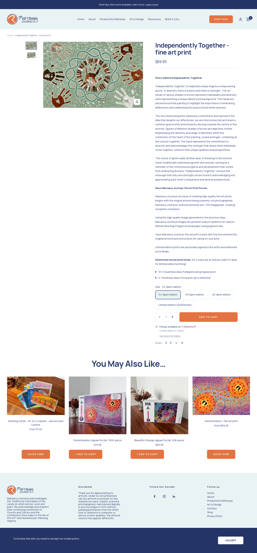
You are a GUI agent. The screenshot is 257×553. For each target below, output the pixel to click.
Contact (212, 508)
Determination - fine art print (221, 421)
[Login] (240, 19)
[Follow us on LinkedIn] (174, 496)
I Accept (230, 540)
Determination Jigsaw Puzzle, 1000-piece (98, 440)
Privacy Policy (214, 516)
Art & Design (137, 19)
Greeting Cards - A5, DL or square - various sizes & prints (36, 422)
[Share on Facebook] (166, 343)
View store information (170, 336)
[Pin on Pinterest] (171, 343)
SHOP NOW (221, 19)
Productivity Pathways (112, 19)
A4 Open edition (168, 294)
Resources (154, 19)
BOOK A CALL (172, 19)
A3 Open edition (194, 294)
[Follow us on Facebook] (154, 496)
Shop (210, 512)
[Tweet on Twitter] (176, 343)
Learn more (152, 4)
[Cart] (248, 19)
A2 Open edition (221, 294)
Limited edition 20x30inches (175, 304)
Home (80, 19)
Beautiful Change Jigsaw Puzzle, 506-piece (159, 440)
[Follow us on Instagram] (164, 496)
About (92, 19)
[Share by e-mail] (182, 343)
